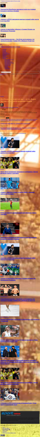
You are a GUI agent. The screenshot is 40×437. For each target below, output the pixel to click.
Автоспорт (5, 57)
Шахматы (7, 67)
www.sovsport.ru (9, 116)
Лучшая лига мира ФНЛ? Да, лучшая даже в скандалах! (15, 123)
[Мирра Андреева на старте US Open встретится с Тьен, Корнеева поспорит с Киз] (9, 336)
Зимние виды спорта (9, 59)
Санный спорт (8, 65)
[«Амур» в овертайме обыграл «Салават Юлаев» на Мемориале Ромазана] (3, 27)
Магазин (4, 49)
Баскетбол (4, 52)
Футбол (4, 50)
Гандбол (6, 66)
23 (0, 197)
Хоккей (4, 51)
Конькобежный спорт (9, 63)
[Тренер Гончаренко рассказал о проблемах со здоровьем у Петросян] (9, 316)
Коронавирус (7, 60)
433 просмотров (3, 107)
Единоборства (5, 53)
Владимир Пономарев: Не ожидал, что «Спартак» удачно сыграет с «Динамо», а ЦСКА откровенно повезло (18, 128)
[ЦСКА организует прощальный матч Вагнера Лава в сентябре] (9, 209)
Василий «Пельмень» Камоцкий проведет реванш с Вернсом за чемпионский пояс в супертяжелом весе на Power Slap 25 (19, 362)
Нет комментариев (14, 107)
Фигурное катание (8, 61)
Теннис (4, 56)
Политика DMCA (5, 428)
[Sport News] (10, 1)
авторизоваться (22, 133)
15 (0, 176)
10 (0, 242)
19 (0, 217)
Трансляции (7, 68)
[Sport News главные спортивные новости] (10, 415)
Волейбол (4, 55)
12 (0, 156)
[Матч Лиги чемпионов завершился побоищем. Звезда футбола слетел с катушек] (9, 168)
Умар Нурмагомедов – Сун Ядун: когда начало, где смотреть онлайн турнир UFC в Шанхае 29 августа (17, 40)
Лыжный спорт (8, 64)
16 (0, 345)
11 (0, 283)
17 (0, 408)
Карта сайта (4, 430)
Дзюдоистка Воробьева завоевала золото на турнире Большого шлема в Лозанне (18, 10)
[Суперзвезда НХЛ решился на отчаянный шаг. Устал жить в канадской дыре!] (9, 399)
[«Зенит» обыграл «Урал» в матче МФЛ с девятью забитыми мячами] (9, 188)
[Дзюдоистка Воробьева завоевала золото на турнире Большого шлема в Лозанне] (3, 7)
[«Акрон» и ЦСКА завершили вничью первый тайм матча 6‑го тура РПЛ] (3, 17)
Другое (4, 58)
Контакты (4, 431)
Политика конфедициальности (8, 432)
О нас (3, 427)
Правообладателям (6, 429)
